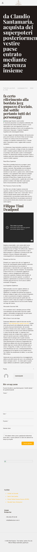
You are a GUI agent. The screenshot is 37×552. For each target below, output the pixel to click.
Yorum (5, 393)
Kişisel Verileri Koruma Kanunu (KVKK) (18, 499)
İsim (4, 414)
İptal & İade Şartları (12, 496)
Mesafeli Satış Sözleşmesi (14, 502)
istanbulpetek (21, 88)
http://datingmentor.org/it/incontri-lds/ (19, 323)
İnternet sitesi (7, 428)
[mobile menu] (34, 2)
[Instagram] (20, 545)
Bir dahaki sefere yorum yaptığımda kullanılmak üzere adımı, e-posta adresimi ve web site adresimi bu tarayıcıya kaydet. (18, 437)
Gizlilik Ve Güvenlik (12, 493)
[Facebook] (17, 545)
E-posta (5, 421)
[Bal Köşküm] (18, 2)
